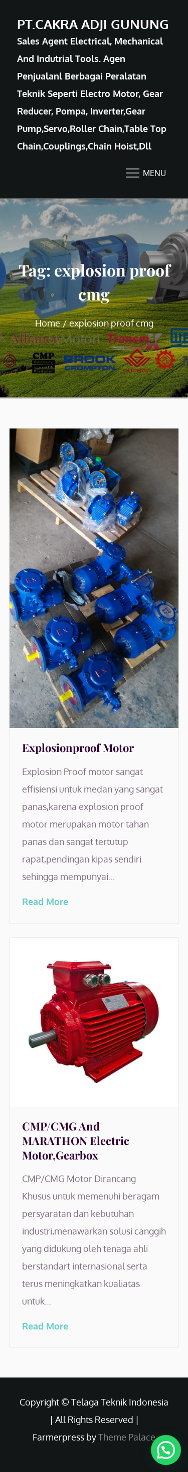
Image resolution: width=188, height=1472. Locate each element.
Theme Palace (126, 1437)
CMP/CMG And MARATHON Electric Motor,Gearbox (75, 1140)
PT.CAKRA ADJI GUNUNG (93, 24)
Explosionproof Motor (78, 747)
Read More (45, 901)
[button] (166, 1450)
